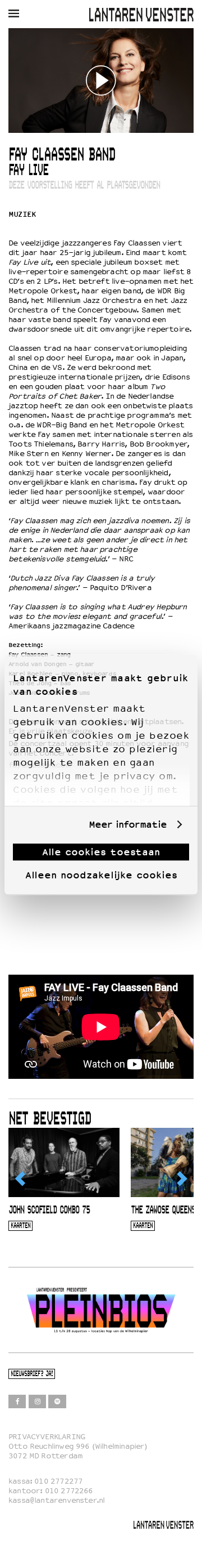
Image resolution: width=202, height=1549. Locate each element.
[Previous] (20, 1179)
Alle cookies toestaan (101, 852)
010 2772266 (69, 1491)
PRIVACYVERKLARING (46, 1436)
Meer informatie (128, 825)
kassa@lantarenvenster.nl (56, 1500)
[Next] (181, 1179)
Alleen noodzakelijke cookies (101, 875)
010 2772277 (58, 1481)
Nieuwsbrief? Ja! (32, 1374)
